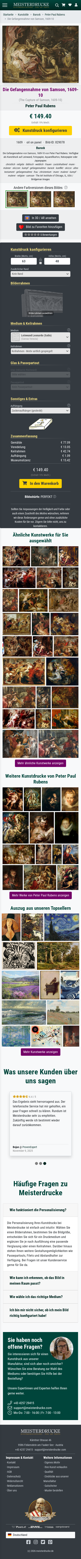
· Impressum (12, 1467)
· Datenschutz (13, 1476)
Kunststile (23, 14)
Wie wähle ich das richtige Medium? (36, 1297)
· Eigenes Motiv (51, 1462)
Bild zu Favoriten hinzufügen (43, 227)
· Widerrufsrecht (14, 1481)
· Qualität (48, 1472)
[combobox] (40, 274)
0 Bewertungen (48, 234)
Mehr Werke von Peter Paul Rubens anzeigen (40, 895)
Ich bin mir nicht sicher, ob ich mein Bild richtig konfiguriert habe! (39, 1313)
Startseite (8, 14)
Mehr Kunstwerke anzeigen (40, 1052)
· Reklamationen (14, 1485)
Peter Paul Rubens (55, 14)
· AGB (9, 1472)
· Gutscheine (50, 1485)
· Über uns (11, 1490)
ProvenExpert (32, 1147)
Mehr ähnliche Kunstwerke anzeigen (40, 763)
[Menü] (5, 5)
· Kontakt (11, 1462)
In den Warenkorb (43, 483)
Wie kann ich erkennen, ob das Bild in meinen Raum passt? (37, 1280)
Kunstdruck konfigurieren (43, 130)
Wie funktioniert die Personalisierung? (38, 1210)
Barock (36, 14)
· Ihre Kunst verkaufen (55, 1467)
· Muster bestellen (53, 1490)
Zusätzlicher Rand (20, 269)
